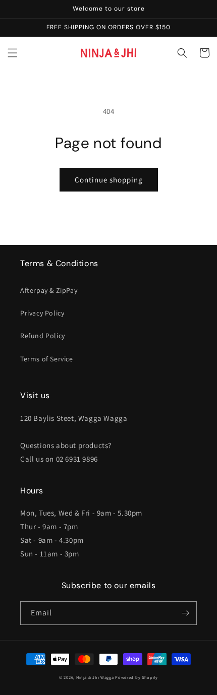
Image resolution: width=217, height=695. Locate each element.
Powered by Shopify (136, 677)
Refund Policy (42, 335)
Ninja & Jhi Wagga (95, 677)
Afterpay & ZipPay (48, 290)
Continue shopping (109, 179)
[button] (13, 53)
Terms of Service (46, 358)
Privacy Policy (42, 313)
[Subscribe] (185, 613)
